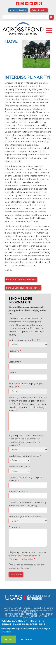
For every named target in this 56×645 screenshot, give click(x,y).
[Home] (23, 28)
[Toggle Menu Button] (49, 30)
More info (6, 631)
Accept (8, 639)
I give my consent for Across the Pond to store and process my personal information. (28, 555)
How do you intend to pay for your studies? (26, 385)
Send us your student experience (23, 287)
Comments (14, 527)
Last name (14, 361)
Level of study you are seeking (24, 455)
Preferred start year (18, 466)
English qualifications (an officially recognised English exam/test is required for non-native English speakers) (26, 440)
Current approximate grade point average (25, 479)
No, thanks (26, 639)
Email (11, 372)
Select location (39, 10)
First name (14, 350)
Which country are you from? (23, 340)
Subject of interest (18, 491)
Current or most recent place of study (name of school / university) (27, 504)
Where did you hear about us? (24, 516)
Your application (18, 10)
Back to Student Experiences (21, 279)
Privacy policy (26, 559)
